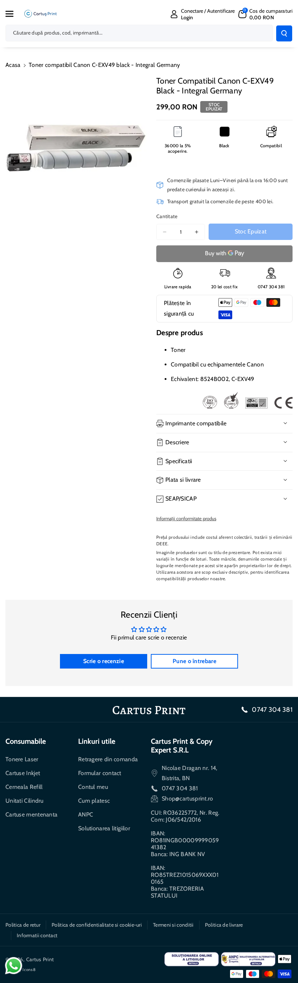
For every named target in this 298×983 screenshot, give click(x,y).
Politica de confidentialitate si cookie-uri (97, 925)
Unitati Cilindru (24, 800)
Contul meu (93, 786)
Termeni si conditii (173, 925)
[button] (13, 14)
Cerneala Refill (24, 786)
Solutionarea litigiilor (104, 828)
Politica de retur (22, 925)
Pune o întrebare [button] (194, 661)
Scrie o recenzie (103, 661)
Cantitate (167, 216)
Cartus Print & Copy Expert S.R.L (182, 745)
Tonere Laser (22, 759)
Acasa (13, 64)
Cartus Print (40, 959)
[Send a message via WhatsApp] (14, 966)
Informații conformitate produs (186, 518)
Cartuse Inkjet (22, 773)
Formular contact (99, 773)
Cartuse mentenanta (31, 814)
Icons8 (29, 969)
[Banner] (247, 400)
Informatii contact (37, 935)
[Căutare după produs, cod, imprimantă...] (284, 33)
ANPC (85, 814)
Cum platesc (94, 800)
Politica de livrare (224, 925)
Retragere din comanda (108, 759)
